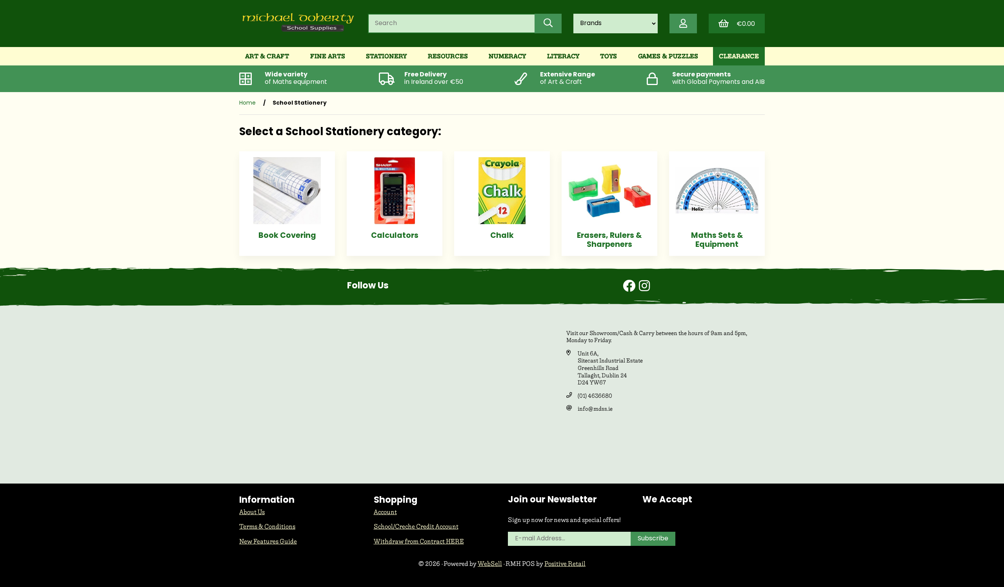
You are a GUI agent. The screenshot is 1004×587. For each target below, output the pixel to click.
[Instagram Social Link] (644, 287)
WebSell (490, 563)
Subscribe (653, 539)
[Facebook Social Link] (631, 287)
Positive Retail (565, 563)
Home (247, 103)
